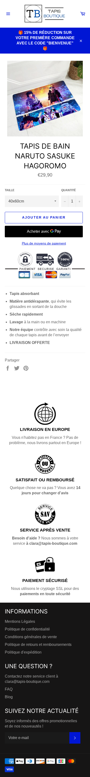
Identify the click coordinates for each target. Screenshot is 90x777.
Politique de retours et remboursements (38, 644)
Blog (9, 697)
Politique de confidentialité (27, 629)
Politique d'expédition (23, 652)
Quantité (68, 190)
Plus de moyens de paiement (44, 243)
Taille (9, 190)
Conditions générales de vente (31, 637)
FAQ (8, 689)
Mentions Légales (20, 621)
